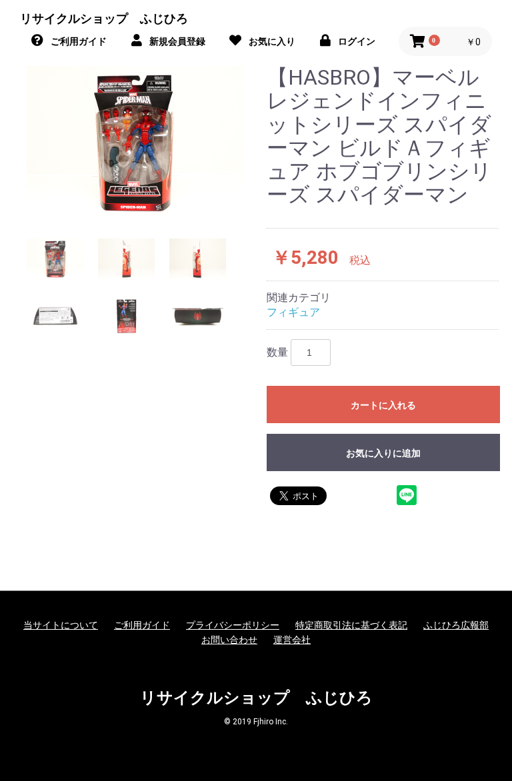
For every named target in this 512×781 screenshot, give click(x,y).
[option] (135, 142)
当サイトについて (60, 625)
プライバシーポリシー (232, 625)
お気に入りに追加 (383, 453)
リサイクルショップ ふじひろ (104, 18)
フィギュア (293, 312)
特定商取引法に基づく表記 (351, 625)
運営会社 (292, 639)
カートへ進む (256, 417)
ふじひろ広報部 (456, 625)
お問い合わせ (229, 639)
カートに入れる (383, 405)
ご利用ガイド (142, 625)
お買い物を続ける (256, 390)
